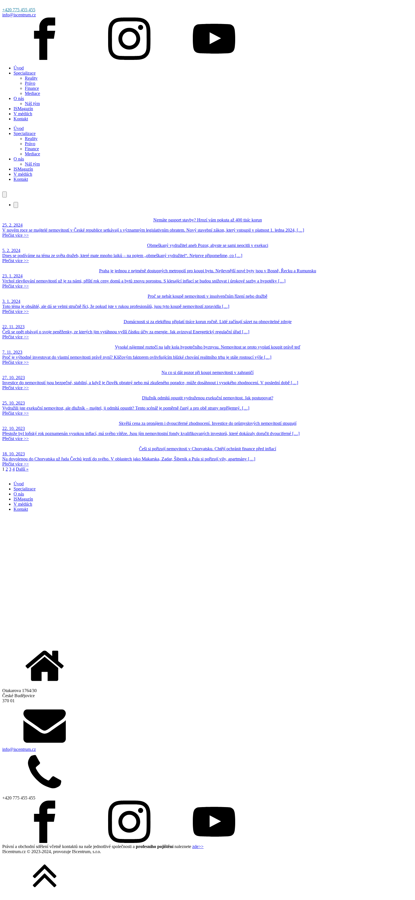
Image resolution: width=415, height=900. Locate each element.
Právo (30, 83)
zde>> (198, 846)
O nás (19, 98)
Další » (22, 469)
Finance (32, 88)
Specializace (25, 73)
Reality (31, 78)
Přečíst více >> (15, 235)
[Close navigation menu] (16, 205)
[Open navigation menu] (4, 194)
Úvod (19, 68)
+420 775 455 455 (18, 9)
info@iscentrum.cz (19, 14)
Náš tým (32, 103)
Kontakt (21, 118)
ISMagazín (23, 108)
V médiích (23, 113)
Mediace (32, 93)
